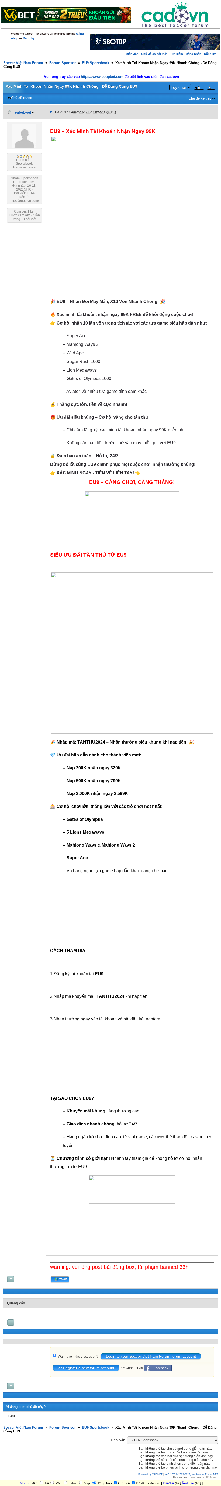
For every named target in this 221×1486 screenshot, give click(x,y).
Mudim (25, 1483)
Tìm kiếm (176, 53)
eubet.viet (23, 112)
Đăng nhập (193, 53)
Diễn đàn (132, 53)
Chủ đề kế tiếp (200, 98)
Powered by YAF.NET (150, 1474)
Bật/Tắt (168, 1483)
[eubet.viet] (24, 147)
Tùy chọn (179, 87)
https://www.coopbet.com (103, 77)
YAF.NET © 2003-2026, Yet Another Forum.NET (191, 1474)
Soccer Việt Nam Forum (23, 63)
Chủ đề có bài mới (154, 53)
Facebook (161, 1368)
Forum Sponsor (62, 63)
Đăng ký (28, 38)
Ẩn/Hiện (188, 1483)
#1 (52, 112)
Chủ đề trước (21, 98)
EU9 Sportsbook (95, 63)
